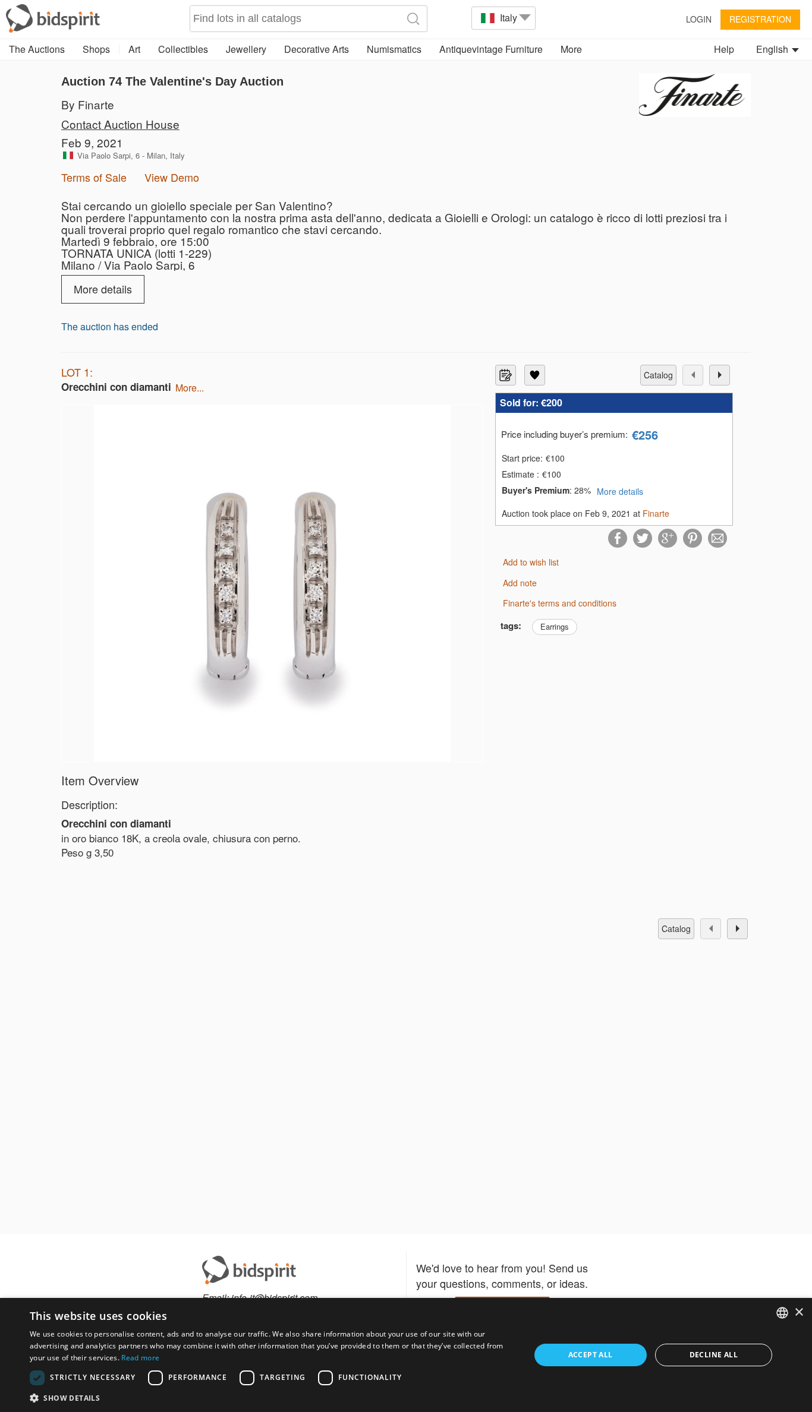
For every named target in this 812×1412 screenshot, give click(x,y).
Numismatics (394, 49)
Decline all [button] (714, 1355)
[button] (272, 1397)
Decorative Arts (316, 49)
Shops (96, 49)
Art (134, 49)
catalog (658, 375)
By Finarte (87, 104)
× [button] (798, 1312)
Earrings (554, 626)
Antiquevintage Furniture (491, 49)
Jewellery (246, 49)
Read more (140, 1358)
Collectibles (183, 49)
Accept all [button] (590, 1355)
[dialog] (406, 1355)
